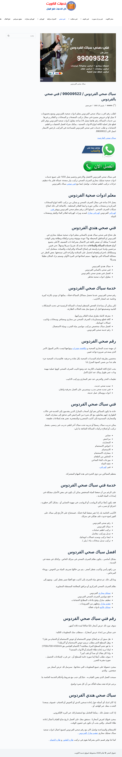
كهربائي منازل (93, 213)
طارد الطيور (68, 740)
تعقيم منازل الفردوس (88, 733)
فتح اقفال (7, 19)
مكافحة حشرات (79, 348)
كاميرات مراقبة (51, 19)
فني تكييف (86, 19)
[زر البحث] (8, 35)
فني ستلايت (73, 19)
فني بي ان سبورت (97, 19)
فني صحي (62, 19)
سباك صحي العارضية (106, 138)
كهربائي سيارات (29, 19)
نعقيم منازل (105, 603)
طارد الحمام (55, 740)
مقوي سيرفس (17, 19)
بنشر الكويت (109, 19)
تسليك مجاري (104, 593)
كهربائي (42, 19)
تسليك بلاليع (105, 607)
